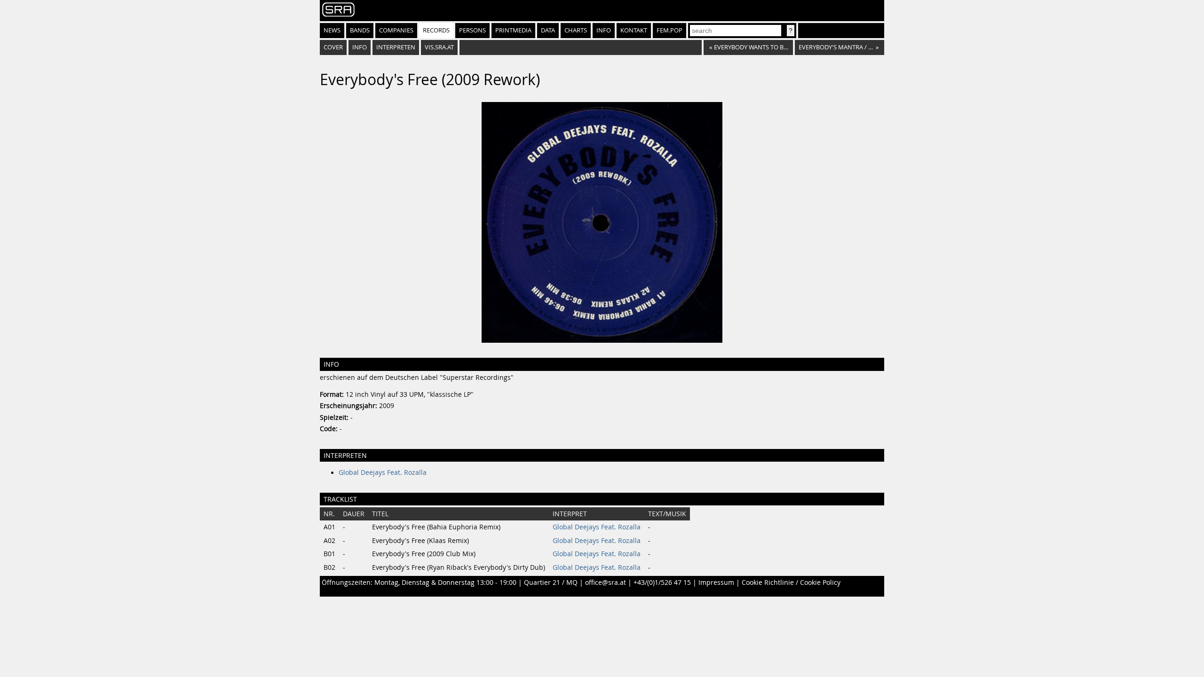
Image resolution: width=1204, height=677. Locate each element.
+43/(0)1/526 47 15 (662, 582)
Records (436, 30)
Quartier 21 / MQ (551, 582)
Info (603, 30)
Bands (360, 30)
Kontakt (633, 30)
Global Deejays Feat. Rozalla (383, 472)
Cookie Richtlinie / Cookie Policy (791, 582)
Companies (396, 30)
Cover (333, 47)
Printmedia (513, 30)
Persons (472, 30)
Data (548, 30)
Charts (575, 30)
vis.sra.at (439, 47)
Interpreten (395, 47)
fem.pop (669, 30)
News (332, 30)
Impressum (716, 582)
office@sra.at (605, 582)
